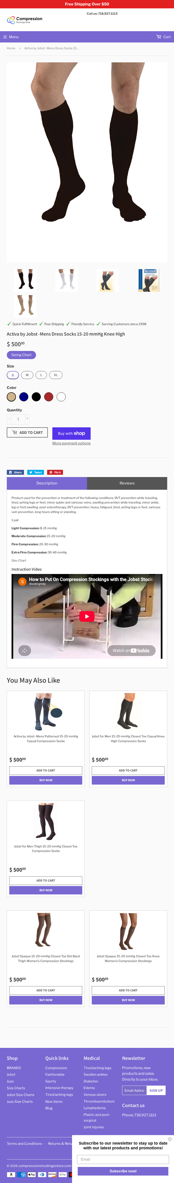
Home (11, 48)
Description (46, 483)
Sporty (50, 1081)
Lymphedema (95, 1108)
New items (54, 1102)
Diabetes (91, 1081)
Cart (167, 37)
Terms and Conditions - (25, 1144)
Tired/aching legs (59, 1095)
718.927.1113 (145, 1115)
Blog (49, 1108)
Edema (89, 1088)
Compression (56, 1068)
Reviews (127, 483)
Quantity (14, 410)
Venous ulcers (95, 1095)
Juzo (10, 1081)
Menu (14, 37)
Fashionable (55, 1074)
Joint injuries (94, 1127)
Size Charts (16, 1088)
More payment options (71, 443)
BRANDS (14, 1068)
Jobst (11, 1074)
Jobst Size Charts (20, 1095)
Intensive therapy (59, 1088)
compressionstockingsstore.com (44, 1166)
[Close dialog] (170, 1139)
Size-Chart (19, 560)
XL (56, 375)
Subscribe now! (123, 1171)
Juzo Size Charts (20, 1102)
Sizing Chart (21, 355)
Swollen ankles (96, 1074)
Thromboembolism (99, 1101)
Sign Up (156, 1090)
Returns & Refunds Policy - (69, 1144)
